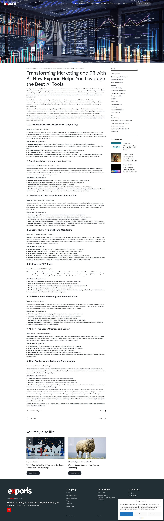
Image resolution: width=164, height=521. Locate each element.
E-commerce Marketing (118, 93)
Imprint (141, 518)
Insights (28, 462)
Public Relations (79, 68)
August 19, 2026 (127, 165)
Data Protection (70, 516)
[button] (160, 501)
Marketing (71, 68)
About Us (69, 504)
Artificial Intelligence (46, 68)
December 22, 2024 (32, 68)
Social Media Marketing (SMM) (120, 129)
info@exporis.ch (133, 493)
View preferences (155, 514)
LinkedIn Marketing (116, 104)
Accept (127, 514)
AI (27, 411)
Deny (140, 514)
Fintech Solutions (71, 498)
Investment (114, 101)
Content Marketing (87, 462)
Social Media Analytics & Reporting (121, 120)
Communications (71, 495)
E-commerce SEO (116, 96)
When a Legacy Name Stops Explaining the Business (129, 148)
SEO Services (115, 118)
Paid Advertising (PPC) (117, 110)
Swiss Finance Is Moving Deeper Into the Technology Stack (130, 170)
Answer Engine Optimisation (119, 77)
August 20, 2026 (128, 154)
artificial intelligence (36, 411)
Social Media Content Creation (120, 123)
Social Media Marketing (117, 126)
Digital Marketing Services (60, 68)
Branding (113, 85)
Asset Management (117, 82)
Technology (114, 131)
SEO (112, 115)
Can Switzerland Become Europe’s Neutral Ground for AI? (130, 159)
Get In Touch (70, 506)
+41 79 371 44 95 (133, 496)
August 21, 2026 (127, 143)
